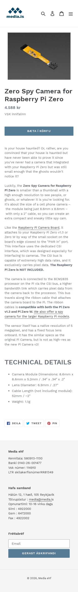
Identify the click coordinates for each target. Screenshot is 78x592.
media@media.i (40, 499)
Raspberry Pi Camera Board (38, 227)
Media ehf (44, 578)
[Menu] (70, 13)
